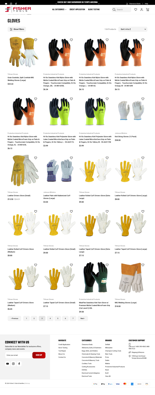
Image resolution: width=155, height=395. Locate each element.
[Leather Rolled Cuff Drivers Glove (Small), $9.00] (59, 224)
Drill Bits (84, 370)
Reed (107, 370)
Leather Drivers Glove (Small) (19, 196)
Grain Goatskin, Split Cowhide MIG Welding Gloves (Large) (21, 79)
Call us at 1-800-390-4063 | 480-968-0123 (139, 347)
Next (82, 318)
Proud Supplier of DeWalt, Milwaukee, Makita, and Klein (77, 3)
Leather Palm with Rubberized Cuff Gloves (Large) (56, 197)
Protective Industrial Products (115, 367)
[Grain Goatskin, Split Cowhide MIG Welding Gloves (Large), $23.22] (24, 52)
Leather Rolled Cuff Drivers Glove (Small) (59, 249)
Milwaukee (108, 348)
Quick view (29, 44)
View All (108, 376)
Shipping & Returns (138, 352)
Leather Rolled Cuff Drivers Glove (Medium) (21, 250)
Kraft (107, 373)
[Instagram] (11, 4)
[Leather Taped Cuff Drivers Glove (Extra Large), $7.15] (95, 224)
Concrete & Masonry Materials (92, 357)
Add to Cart (24, 64)
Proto (107, 357)
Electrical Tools (87, 376)
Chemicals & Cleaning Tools (91, 354)
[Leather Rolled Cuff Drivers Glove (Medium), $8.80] (24, 224)
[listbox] (136, 29)
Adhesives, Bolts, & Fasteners (91, 348)
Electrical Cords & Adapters (91, 373)
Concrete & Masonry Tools (90, 360)
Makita (107, 363)
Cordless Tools (87, 363)
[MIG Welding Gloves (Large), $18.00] (131, 277)
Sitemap (27, 383)
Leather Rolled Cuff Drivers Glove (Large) (131, 196)
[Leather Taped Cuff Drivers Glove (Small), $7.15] (59, 277)
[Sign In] (141, 9)
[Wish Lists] (135, 9)
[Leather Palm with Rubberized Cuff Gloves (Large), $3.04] (59, 170)
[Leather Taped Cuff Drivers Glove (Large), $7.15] (131, 224)
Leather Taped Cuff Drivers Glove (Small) (59, 303)
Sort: (123, 29)
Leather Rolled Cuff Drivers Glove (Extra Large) (94, 197)
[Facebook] (16, 4)
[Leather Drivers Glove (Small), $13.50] (24, 170)
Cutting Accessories (88, 367)
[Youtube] (6, 4)
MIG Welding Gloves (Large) (126, 303)
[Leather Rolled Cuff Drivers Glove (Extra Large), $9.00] (95, 170)
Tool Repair (62, 351)
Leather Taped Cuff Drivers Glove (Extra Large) (94, 250)
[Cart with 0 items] (147, 9)
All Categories (58, 9)
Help (146, 4)
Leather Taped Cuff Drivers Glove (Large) (131, 249)
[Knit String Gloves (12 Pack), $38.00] (131, 111)
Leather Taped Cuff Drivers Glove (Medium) (21, 304)
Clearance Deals (135, 4)
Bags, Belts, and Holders (90, 351)
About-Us (61, 354)
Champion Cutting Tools (113, 351)
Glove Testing (94, 9)
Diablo (107, 360)
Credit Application (77, 9)
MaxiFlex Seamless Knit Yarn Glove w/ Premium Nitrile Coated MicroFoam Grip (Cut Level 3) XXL (94, 305)
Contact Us (62, 357)
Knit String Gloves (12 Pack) (125, 137)
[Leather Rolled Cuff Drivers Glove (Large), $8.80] (131, 170)
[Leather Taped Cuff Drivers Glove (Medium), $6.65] (24, 277)
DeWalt (107, 344)
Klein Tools (108, 354)
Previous (15, 318)
